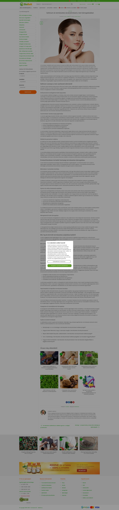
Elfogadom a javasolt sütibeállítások (59, 265)
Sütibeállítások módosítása (59, 261)
